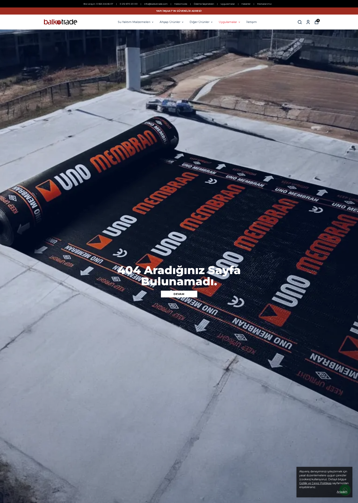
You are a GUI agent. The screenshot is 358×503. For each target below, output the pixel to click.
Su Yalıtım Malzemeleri (134, 22)
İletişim (251, 22)
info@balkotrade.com (156, 3)
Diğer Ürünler (199, 22)
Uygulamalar (228, 3)
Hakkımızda (180, 3)
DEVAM (179, 294)
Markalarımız (264, 3)
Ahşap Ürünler (170, 22)
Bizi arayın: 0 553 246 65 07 (98, 3)
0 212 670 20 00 (129, 3)
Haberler (246, 3)
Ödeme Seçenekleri (204, 3)
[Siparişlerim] (308, 22)
